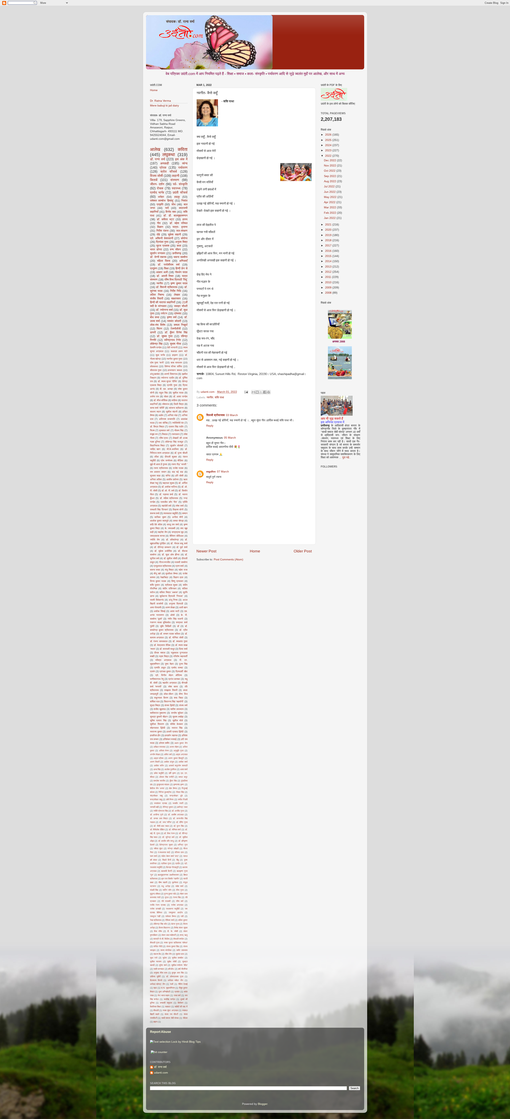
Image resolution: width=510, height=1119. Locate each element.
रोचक (160, 188)
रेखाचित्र (164, 577)
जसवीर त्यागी (178, 803)
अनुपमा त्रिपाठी (176, 603)
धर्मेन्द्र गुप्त (182, 844)
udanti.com (161, 1072)
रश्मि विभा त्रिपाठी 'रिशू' (175, 279)
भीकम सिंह (178, 430)
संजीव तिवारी (156, 298)
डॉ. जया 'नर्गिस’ (165, 822)
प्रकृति (160, 204)
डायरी (153, 332)
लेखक (177, 294)
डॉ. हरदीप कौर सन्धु (166, 841)
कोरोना (184, 238)
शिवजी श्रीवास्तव (215, 415)
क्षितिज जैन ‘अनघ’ (157, 788)
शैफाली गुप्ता (154, 942)
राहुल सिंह (163, 392)
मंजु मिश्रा (169, 569)
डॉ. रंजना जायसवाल (159, 641)
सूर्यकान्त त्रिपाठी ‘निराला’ (171, 596)
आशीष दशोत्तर (172, 479)
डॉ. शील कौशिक (161, 400)
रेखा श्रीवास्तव (155, 920)
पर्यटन (164, 313)
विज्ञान (160, 226)
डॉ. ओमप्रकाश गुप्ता (174, 976)
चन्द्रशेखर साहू (156, 799)
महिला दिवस (163, 260)
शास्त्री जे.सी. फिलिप (161, 939)
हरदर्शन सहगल (171, 735)
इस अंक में (181, 159)
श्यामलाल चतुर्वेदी (171, 513)
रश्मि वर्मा (179, 901)
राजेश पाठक (178, 468)
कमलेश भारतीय (159, 780)
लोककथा (154, 366)
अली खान (183, 607)
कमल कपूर (182, 777)
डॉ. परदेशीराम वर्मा (168, 264)
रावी (182, 916)
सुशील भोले (178, 720)
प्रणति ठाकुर (160, 667)
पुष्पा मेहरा (169, 663)
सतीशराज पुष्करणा (158, 713)
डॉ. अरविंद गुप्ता (178, 811)
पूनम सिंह (183, 663)
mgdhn (211, 471)
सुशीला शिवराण (157, 724)
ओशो (172, 615)
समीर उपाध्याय (181, 950)
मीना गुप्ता (180, 890)
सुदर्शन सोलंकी (176, 445)
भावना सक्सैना (180, 257)
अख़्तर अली (162, 272)
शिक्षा (166, 268)
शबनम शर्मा (154, 513)
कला (179, 245)
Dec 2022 (330, 160)
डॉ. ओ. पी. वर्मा (168, 490)
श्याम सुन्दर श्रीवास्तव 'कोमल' (175, 942)
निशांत (184, 200)
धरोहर (161, 196)
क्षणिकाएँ (183, 260)
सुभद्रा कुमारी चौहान (159, 716)
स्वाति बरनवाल (158, 969)
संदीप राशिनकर (169, 588)
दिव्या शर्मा (183, 649)
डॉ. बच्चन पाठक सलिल (170, 633)
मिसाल (165, 434)
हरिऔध (171, 969)
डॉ (178, 626)
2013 (328, 266)
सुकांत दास (180, 954)
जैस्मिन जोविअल (176, 535)
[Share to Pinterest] (269, 392)
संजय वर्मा (183, 705)
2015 (328, 256)
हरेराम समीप (164, 743)
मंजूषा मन (154, 434)
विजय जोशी (156, 175)
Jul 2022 (329, 186)
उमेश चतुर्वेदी (159, 773)
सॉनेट (168, 475)
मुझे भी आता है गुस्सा (158, 464)
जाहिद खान (155, 449)
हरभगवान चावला (175, 370)
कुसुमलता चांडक (163, 784)
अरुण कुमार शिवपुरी (176, 758)
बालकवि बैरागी (166, 871)
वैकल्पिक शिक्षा (155, 1006)
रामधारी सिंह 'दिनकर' (159, 509)
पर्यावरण (182, 167)
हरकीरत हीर (155, 735)
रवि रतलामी (166, 901)
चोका (166, 396)
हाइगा (155, 1022)
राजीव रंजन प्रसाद (158, 905)
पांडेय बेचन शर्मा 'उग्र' (170, 856)
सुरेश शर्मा (163, 965)
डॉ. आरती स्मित (165, 276)
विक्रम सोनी (178, 509)
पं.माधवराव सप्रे (164, 852)
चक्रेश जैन (162, 532)
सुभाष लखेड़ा (178, 716)
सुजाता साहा (155, 475)
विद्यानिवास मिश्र (157, 445)
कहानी (175, 175)
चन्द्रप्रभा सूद (178, 532)
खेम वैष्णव (173, 788)
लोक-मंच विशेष (157, 324)
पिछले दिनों (166, 860)
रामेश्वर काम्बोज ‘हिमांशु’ (162, 200)
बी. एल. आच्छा (166, 389)
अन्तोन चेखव (155, 754)
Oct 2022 (330, 170)
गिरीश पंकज (162, 230)
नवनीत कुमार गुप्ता (174, 358)
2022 (328, 155)
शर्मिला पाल (155, 701)
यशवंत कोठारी (174, 321)
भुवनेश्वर (175, 882)
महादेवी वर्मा (167, 505)
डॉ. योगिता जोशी (176, 637)
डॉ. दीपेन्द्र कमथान (162, 547)
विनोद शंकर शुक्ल (180, 927)
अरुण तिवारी (155, 762)
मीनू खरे (157, 573)
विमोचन (180, 1003)
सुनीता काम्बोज (177, 958)
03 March (232, 415)
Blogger (262, 1103)
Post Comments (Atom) (228, 559)
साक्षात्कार (176, 298)
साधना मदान (155, 411)
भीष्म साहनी (162, 882)
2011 (328, 277)
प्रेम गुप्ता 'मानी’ (157, 362)
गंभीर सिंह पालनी (175, 618)
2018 (328, 240)
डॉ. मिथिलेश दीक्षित (157, 829)
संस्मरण (174, 180)
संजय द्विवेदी (170, 705)
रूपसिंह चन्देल (169, 999)
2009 (328, 287)
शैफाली (156, 1010)
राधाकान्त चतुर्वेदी (172, 908)
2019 (328, 235)
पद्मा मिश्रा (164, 656)
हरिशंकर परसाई (170, 739)
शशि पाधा (219, 397)
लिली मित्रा (179, 404)
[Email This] (253, 392)
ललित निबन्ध (157, 294)
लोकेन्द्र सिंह (156, 343)
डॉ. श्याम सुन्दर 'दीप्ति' (167, 381)
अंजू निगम (173, 599)
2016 (328, 250)
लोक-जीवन (168, 694)
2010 (328, 282)
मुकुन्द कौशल (155, 894)
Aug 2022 (330, 181)
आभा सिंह (156, 769)
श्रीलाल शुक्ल (171, 585)
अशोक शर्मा (182, 762)
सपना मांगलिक (166, 950)
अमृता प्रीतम (159, 758)
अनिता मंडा (172, 415)
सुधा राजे (153, 958)
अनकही (164, 163)
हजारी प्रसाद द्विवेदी (175, 731)
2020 (328, 229)
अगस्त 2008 (338, 315)
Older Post (303, 551)
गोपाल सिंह (180, 792)
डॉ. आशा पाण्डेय (180, 396)
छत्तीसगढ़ (176, 253)
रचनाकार (175, 434)
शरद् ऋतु (183, 935)
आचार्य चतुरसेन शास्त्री (178, 765)
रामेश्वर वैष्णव (170, 916)
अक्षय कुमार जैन (180, 743)
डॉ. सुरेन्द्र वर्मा (168, 837)
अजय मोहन (174, 747)
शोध (174, 204)
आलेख (155, 149)
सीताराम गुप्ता (156, 370)
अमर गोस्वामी (155, 607)
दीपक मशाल (159, 652)
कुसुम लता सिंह (178, 972)
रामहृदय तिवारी (170, 690)
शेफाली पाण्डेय (178, 939)
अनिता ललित (156, 479)
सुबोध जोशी (172, 961)
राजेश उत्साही (155, 908)
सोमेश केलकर (176, 724)
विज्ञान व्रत (178, 577)
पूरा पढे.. (346, 457)
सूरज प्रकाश (162, 245)
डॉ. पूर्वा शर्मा (181, 547)
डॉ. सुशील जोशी (170, 558)
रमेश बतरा (173, 686)
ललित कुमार (182, 920)
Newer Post (206, 551)
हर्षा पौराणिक (182, 969)
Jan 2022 (330, 218)
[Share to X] (261, 392)
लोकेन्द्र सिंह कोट (160, 924)
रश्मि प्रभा (163, 438)
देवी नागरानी (172, 347)
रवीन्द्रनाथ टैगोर (172, 340)
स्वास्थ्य (176, 188)
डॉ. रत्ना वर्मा (157, 159)
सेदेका (185, 1018)
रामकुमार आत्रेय (176, 912)
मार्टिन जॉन (167, 890)
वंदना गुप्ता (175, 924)
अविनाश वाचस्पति (167, 419)
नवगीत (210, 397)
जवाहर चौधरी (180, 306)
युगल (167, 897)
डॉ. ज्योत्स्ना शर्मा (164, 309)
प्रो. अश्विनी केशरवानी (161, 238)
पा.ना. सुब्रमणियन (168, 988)
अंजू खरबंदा (155, 374)
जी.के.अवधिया (173, 449)
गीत (159, 223)
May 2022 (330, 197)
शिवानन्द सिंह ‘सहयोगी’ (174, 701)
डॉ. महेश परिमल (178, 223)
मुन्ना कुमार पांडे (170, 894)
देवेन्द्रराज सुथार (166, 844)
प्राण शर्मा (180, 566)
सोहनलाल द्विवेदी (157, 727)
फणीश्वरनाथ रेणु (157, 679)
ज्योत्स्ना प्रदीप (167, 377)
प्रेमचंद (177, 313)
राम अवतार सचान (158, 471)
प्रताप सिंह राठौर (176, 426)
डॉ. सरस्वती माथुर (167, 649)
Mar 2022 (330, 207)
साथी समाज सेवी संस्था (170, 1018)
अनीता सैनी (177, 517)
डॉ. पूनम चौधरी (180, 453)
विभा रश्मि (158, 931)
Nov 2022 (330, 165)
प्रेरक (163, 167)
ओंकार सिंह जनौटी (166, 777)
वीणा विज (183, 694)
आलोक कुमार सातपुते (159, 520)
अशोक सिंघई (159, 611)
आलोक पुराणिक (170, 769)
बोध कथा (154, 317)
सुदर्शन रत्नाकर (157, 253)
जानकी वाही (154, 807)
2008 (328, 292)
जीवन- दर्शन (157, 184)
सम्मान (184, 513)
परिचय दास (179, 852)
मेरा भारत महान (163, 995)
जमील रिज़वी (182, 799)
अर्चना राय (154, 396)
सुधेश (165, 958)
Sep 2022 (330, 176)
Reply (209, 425)
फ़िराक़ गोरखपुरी (172, 867)
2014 (328, 261)
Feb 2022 (330, 212)
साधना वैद (157, 954)
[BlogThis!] (257, 392)
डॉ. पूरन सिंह (179, 826)
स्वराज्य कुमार (156, 731)
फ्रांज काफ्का (174, 679)
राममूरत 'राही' (155, 916)
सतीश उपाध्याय (177, 709)
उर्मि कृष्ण (172, 773)
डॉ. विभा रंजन (169, 833)
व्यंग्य (184, 163)
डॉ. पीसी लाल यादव (161, 826)
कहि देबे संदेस (156, 524)
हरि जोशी (179, 475)
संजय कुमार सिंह (172, 946)
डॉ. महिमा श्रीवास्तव (169, 498)
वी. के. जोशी (172, 931)
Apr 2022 (330, 202)
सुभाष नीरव (175, 343)
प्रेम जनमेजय (166, 460)
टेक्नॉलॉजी (176, 328)
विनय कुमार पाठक (158, 581)
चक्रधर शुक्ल (168, 483)
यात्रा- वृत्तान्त (180, 226)
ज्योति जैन (155, 539)
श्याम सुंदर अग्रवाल (170, 1010)
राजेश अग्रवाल (177, 905)
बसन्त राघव (155, 569)
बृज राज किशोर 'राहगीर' (170, 878)
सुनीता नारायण (156, 961)
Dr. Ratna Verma (160, 100)
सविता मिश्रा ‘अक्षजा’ (168, 592)
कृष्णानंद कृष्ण (178, 784)
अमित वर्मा (168, 754)
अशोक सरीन (159, 765)
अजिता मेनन (164, 750)
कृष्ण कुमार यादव (179, 283)
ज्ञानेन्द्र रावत (182, 807)
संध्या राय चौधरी (171, 1014)
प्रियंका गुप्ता (162, 241)
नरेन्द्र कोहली (173, 848)
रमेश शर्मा (180, 505)
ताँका (156, 456)
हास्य (184, 219)
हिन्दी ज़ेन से (181, 268)
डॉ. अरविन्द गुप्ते (156, 814)
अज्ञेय (161, 415)
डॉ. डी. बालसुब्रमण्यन (175, 215)
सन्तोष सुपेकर (177, 713)
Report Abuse (160, 1031)
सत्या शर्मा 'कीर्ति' (157, 407)
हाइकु (177, 196)
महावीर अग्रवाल (170, 682)
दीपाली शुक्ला (171, 456)
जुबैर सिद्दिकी (165, 626)
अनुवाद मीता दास (160, 972)
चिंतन (159, 328)
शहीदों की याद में (181, 1006)
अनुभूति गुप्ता (178, 750)
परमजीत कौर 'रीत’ (169, 502)
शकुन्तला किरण (161, 697)
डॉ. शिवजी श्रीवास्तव (166, 287)
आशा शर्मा (183, 769)
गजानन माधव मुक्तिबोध (160, 622)
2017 (328, 245)
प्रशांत (177, 991)
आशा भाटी (174, 611)
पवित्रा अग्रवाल (163, 660)
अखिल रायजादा (159, 747)
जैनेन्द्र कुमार (168, 807)
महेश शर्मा (179, 886)
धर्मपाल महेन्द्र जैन (157, 984)
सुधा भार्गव (160, 355)
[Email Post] (246, 391)
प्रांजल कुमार (165, 671)
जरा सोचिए (163, 422)
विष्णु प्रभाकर (177, 581)
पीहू (177, 860)
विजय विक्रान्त (164, 927)
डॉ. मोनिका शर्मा (175, 829)
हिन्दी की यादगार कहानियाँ (162, 302)
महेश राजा (183, 569)
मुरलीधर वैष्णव (172, 573)
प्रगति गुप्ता (172, 385)
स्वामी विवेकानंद (157, 599)
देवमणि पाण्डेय (156, 347)
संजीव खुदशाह (160, 709)
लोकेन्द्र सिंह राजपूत (174, 441)
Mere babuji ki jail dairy (164, 105)
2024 (328, 145)
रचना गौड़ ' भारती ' (179, 464)
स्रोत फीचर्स (168, 171)
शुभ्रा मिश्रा (155, 705)
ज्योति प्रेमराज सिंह (160, 811)
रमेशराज (165, 404)
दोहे (158, 234)
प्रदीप (177, 863)
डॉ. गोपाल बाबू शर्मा (179, 543)
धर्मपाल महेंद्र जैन (175, 980)
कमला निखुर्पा (180, 324)
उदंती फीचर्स (180, 192)
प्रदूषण (153, 268)
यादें (167, 208)
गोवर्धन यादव (181, 272)
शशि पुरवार (155, 585)
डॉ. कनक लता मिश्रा (159, 818)
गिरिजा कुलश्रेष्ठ (165, 792)
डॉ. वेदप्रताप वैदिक (162, 645)
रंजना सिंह (177, 897)
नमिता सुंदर (158, 848)
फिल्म (152, 430)
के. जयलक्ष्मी (170, 528)
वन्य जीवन (175, 249)
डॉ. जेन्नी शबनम (158, 257)
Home (255, 551)
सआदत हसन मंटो (179, 351)
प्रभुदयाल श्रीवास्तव (162, 566)
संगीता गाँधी (157, 946)
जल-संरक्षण (181, 230)
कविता (182, 149)
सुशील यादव (178, 392)
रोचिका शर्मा (169, 920)
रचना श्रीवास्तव (161, 468)
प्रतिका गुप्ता (166, 863)
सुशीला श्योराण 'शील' (179, 965)
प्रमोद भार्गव (157, 192)
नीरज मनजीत (165, 562)
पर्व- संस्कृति (180, 184)
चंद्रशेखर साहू (156, 795)
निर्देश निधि (175, 290)
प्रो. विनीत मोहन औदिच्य (168, 675)
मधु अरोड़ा (165, 886)
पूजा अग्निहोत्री (164, 991)
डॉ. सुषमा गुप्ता (165, 336)
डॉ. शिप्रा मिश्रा (157, 426)
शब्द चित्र (178, 697)
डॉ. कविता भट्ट (165, 219)
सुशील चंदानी (172, 411)
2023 (328, 150)
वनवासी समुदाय (166, 1003)
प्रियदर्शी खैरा (181, 671)
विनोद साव (171, 211)
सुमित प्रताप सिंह (158, 720)
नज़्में (171, 984)
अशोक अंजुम (169, 762)
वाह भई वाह (177, 471)
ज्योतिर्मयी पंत (178, 422)
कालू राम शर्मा (173, 524)
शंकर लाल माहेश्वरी (169, 935)
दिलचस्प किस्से (156, 980)
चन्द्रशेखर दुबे (176, 795)
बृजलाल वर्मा (164, 430)
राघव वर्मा (177, 995)
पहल (155, 988)
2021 (328, 224)
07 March (223, 471)
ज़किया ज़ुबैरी (155, 976)
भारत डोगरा (156, 249)
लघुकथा (168, 154)
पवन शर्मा (153, 856)
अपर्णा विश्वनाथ (171, 374)
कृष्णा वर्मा (172, 317)
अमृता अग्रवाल (181, 754)
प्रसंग (152, 671)
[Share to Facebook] (265, 392)
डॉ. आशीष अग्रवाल (176, 814)
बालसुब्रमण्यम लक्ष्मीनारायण (168, 875)
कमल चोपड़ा (178, 520)
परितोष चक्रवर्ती (180, 656)
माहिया (174, 400)
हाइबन (175, 355)
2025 (328, 140)
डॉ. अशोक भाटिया (169, 486)
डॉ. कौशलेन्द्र (172, 539)
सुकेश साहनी (174, 234)
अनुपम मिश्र (181, 241)
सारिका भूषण (160, 517)
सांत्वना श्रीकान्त (176, 407)
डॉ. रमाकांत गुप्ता (180, 641)
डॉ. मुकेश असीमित (163, 551)
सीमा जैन (168, 954)
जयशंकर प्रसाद (160, 803)
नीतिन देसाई (182, 984)
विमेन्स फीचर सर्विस (173, 366)
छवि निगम (170, 799)
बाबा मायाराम (176, 362)
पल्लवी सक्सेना (181, 562)
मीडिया (180, 460)
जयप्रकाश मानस (157, 535)
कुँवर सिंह (173, 780)
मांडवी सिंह (154, 890)
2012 (328, 271)
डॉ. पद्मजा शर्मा (166, 494)
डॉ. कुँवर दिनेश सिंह (176, 332)
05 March (230, 437)
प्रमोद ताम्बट (177, 667)
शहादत (167, 1006)
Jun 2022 (330, 191)
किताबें (153, 180)
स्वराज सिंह (177, 727)
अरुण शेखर (170, 607)
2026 (328, 134)
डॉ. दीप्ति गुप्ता (181, 822)
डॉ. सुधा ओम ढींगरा (170, 554)
